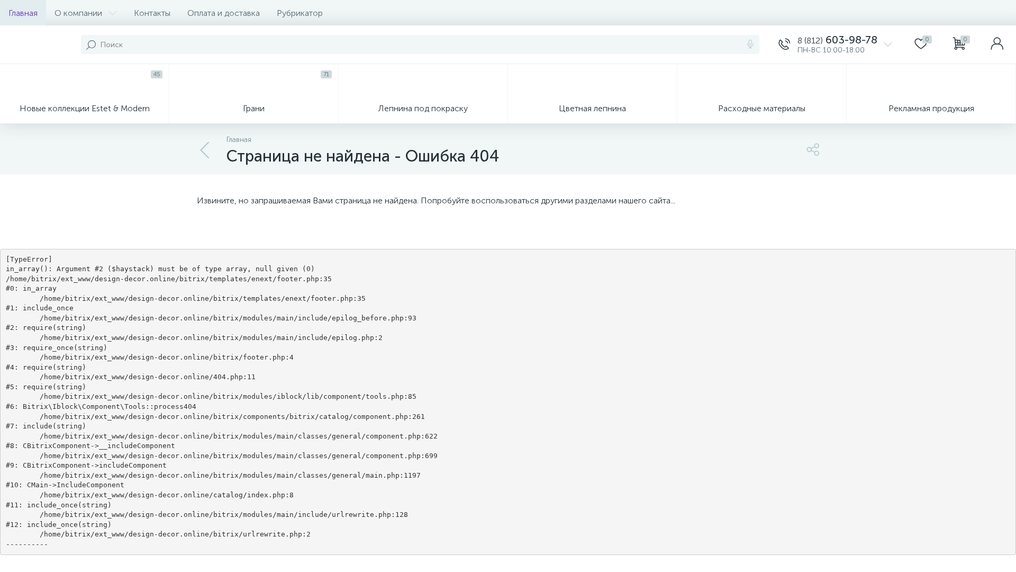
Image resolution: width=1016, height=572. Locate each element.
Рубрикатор (300, 13)
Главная (23, 13)
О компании (78, 13)
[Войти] (997, 44)
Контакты (152, 13)
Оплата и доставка (223, 13)
